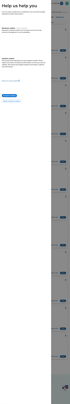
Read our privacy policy (10, 81)
